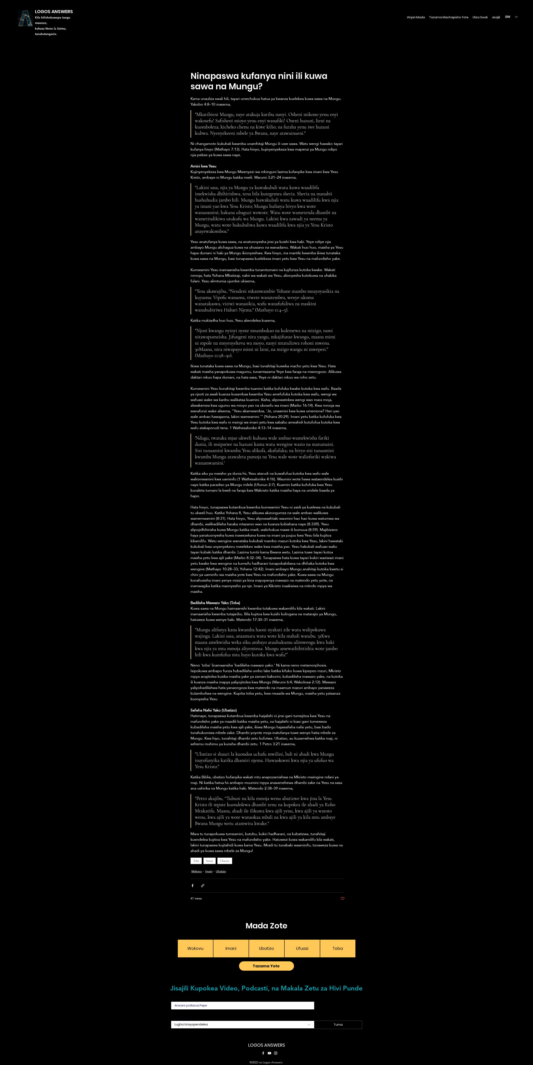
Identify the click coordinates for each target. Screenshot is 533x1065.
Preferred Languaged (187, 1017)
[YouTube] (269, 1053)
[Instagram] (276, 1053)
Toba (196, 861)
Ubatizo (224, 861)
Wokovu (196, 871)
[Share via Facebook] (192, 886)
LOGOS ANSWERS (266, 1045)
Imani (209, 861)
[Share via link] (203, 886)
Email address (181, 998)
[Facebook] (263, 1053)
